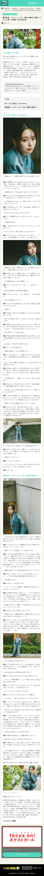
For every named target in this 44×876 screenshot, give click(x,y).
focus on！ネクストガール (26, 8)
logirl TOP (6, 8)
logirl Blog (14, 8)
